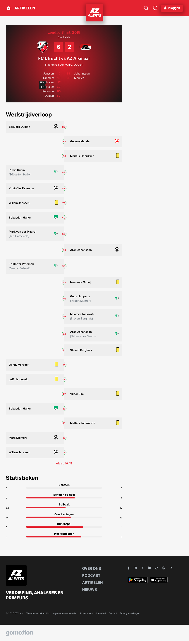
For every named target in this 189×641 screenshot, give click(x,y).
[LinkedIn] (149, 567)
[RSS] (171, 567)
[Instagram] (135, 567)
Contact (113, 613)
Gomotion (45, 613)
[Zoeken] (146, 8)
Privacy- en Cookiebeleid (93, 613)
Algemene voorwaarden (65, 613)
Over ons (91, 568)
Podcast (91, 575)
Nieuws (89, 589)
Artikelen (24, 8)
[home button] (8, 8)
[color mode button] (154, 8)
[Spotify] (163, 567)
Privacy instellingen (130, 613)
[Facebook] (129, 567)
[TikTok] (156, 567)
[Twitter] (142, 567)
